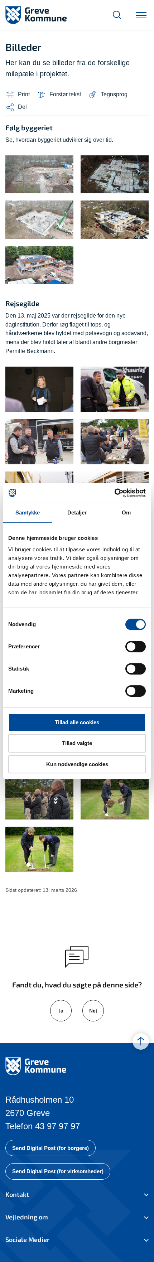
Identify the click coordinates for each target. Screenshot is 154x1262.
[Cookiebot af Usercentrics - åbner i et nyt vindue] (114, 493)
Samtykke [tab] (27, 512)
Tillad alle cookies (77, 722)
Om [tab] (126, 512)
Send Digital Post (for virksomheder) (58, 1171)
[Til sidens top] (141, 1042)
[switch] (135, 646)
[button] (107, 94)
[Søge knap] (117, 15)
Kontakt (17, 1194)
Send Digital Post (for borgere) (50, 1148)
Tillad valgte (77, 743)
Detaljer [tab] (77, 512)
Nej (93, 1010)
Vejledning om (26, 1217)
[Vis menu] (141, 15)
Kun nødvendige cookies (77, 764)
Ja (61, 1010)
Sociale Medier (27, 1239)
